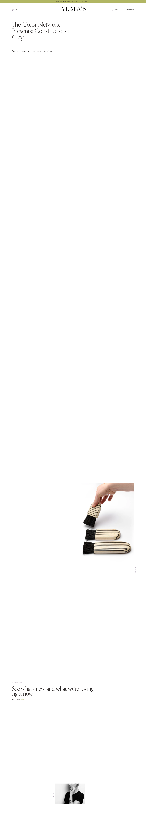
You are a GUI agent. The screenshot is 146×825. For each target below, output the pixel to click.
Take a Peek (16, 699)
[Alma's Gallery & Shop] (73, 9)
